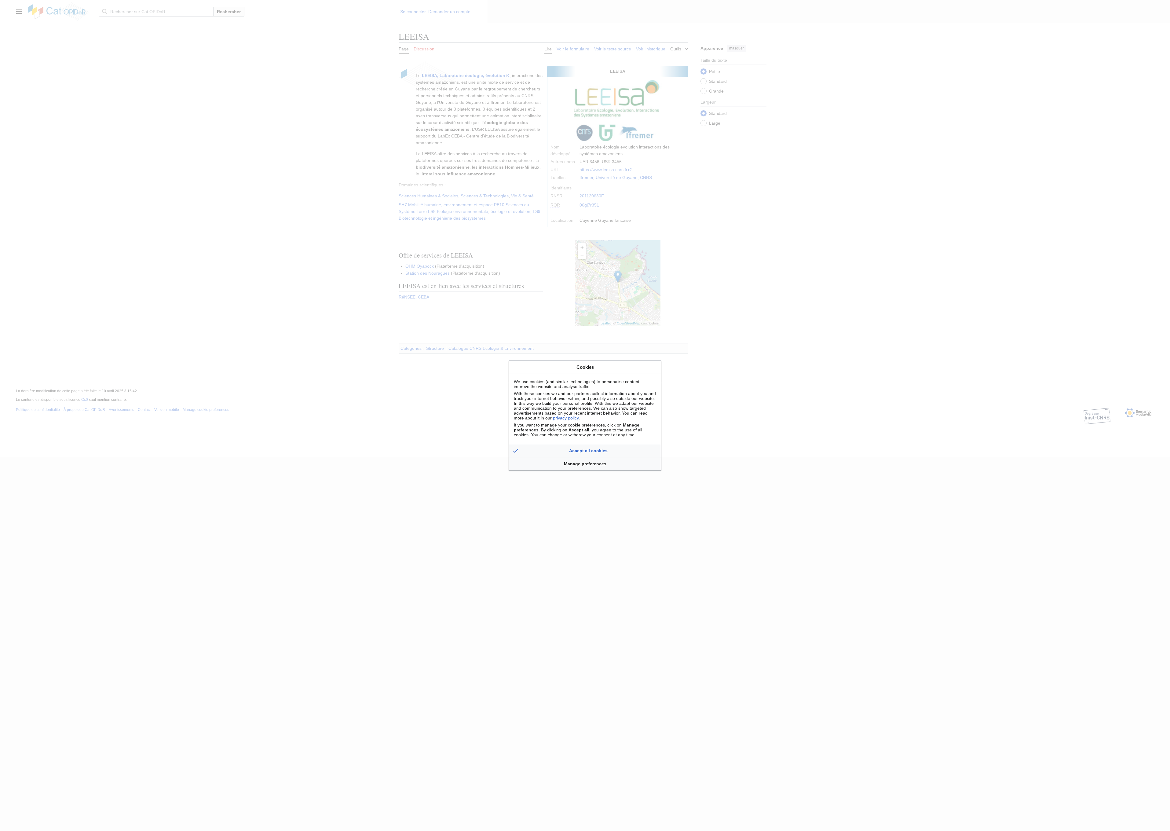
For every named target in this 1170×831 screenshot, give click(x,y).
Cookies (585, 367)
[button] (585, 450)
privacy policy (566, 418)
